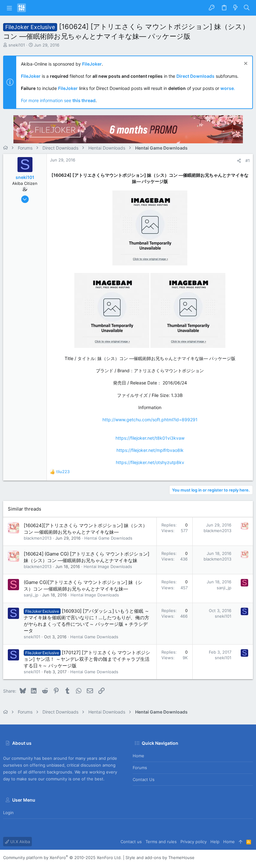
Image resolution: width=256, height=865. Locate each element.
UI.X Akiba (19, 841)
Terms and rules (161, 841)
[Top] (240, 841)
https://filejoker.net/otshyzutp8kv (150, 462)
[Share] (239, 161)
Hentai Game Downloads (108, 538)
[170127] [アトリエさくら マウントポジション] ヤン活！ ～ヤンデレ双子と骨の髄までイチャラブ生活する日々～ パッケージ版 (87, 659)
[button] (9, 7)
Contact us (144, 779)
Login (8, 812)
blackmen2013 (38, 538)
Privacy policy (193, 841)
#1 (247, 160)
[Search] (247, 7)
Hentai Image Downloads (108, 566)
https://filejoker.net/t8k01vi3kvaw (150, 438)
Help (214, 841)
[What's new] (235, 7)
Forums (140, 767)
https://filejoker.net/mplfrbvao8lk (150, 450)
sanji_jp (31, 594)
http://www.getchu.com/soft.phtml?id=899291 (150, 419)
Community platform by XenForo (62, 857)
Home (138, 755)
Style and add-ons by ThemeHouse (160, 857)
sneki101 (16, 44)
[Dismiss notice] (245, 64)
